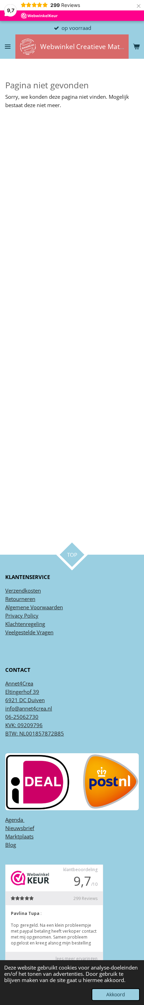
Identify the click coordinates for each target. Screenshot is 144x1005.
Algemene (17, 607)
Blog (10, 844)
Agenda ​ (14, 819)
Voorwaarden (46, 607)
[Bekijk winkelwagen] (136, 46)
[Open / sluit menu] (7, 46)
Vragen (44, 632)
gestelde (25, 632)
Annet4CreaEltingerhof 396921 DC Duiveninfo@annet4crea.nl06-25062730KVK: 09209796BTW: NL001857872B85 (34, 708)
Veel (10, 632)
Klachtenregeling (25, 623)
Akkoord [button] (115, 994)
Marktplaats (19, 836)
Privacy (14, 615)
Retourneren (20, 598)
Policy (30, 615)
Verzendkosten (23, 590)
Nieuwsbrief (19, 828)
